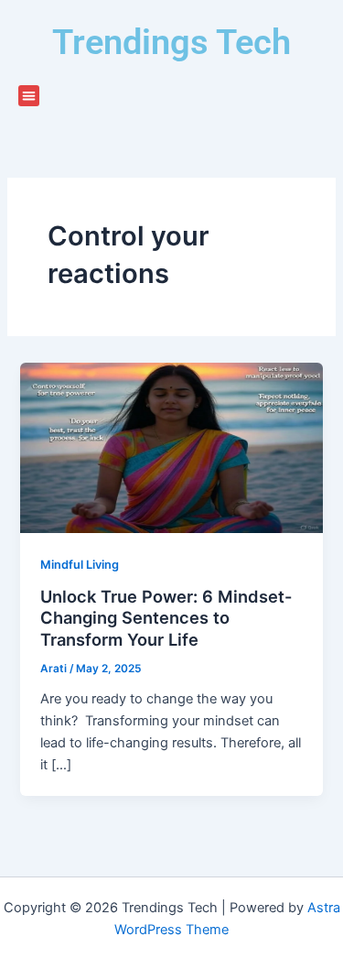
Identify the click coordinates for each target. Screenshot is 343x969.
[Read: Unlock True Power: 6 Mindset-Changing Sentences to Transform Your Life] (171, 447)
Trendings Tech (171, 42)
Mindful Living (79, 565)
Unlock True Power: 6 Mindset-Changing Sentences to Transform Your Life (166, 617)
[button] (28, 95)
